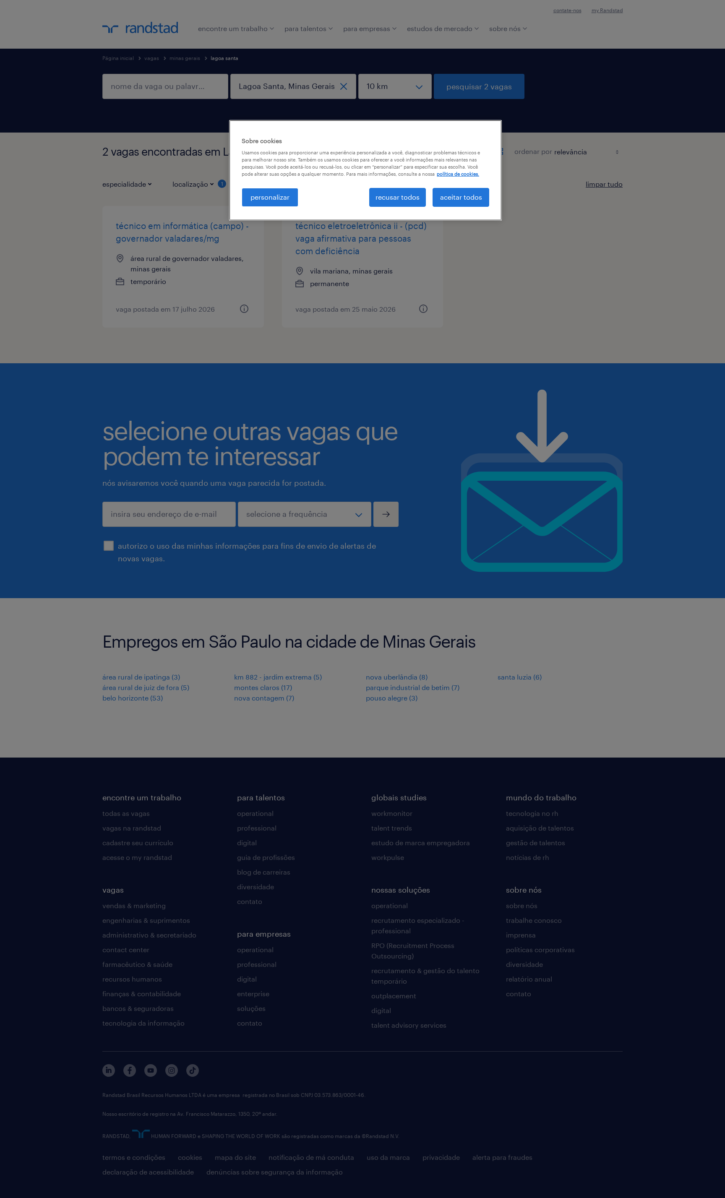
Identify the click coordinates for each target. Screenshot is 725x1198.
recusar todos (398, 197)
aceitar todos (461, 197)
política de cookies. (458, 174)
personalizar (269, 197)
